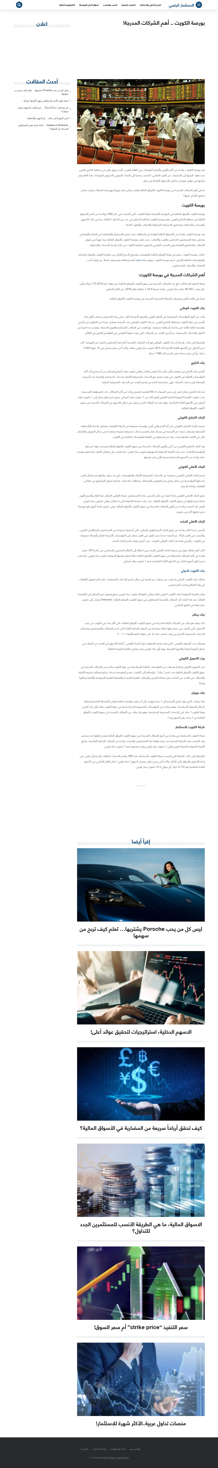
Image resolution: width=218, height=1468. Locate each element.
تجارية (139, 259)
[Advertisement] (141, 52)
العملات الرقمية (128, 5)
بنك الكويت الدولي (193, 570)
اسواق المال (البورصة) (89, 5)
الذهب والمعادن (110, 5)
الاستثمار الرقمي (181, 4)
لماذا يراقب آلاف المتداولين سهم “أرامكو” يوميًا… (45, 101)
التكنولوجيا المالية (67, 5)
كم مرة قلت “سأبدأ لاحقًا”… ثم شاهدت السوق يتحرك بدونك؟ (43, 109)
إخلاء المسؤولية (118, 1449)
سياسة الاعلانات (99, 1449)
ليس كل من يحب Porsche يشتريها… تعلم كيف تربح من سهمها (41, 92)
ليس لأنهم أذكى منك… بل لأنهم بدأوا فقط (47, 118)
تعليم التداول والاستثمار (150, 5)
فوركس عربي (134, 1449)
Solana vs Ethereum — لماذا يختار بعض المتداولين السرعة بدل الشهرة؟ (43, 127)
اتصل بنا (84, 1449)
